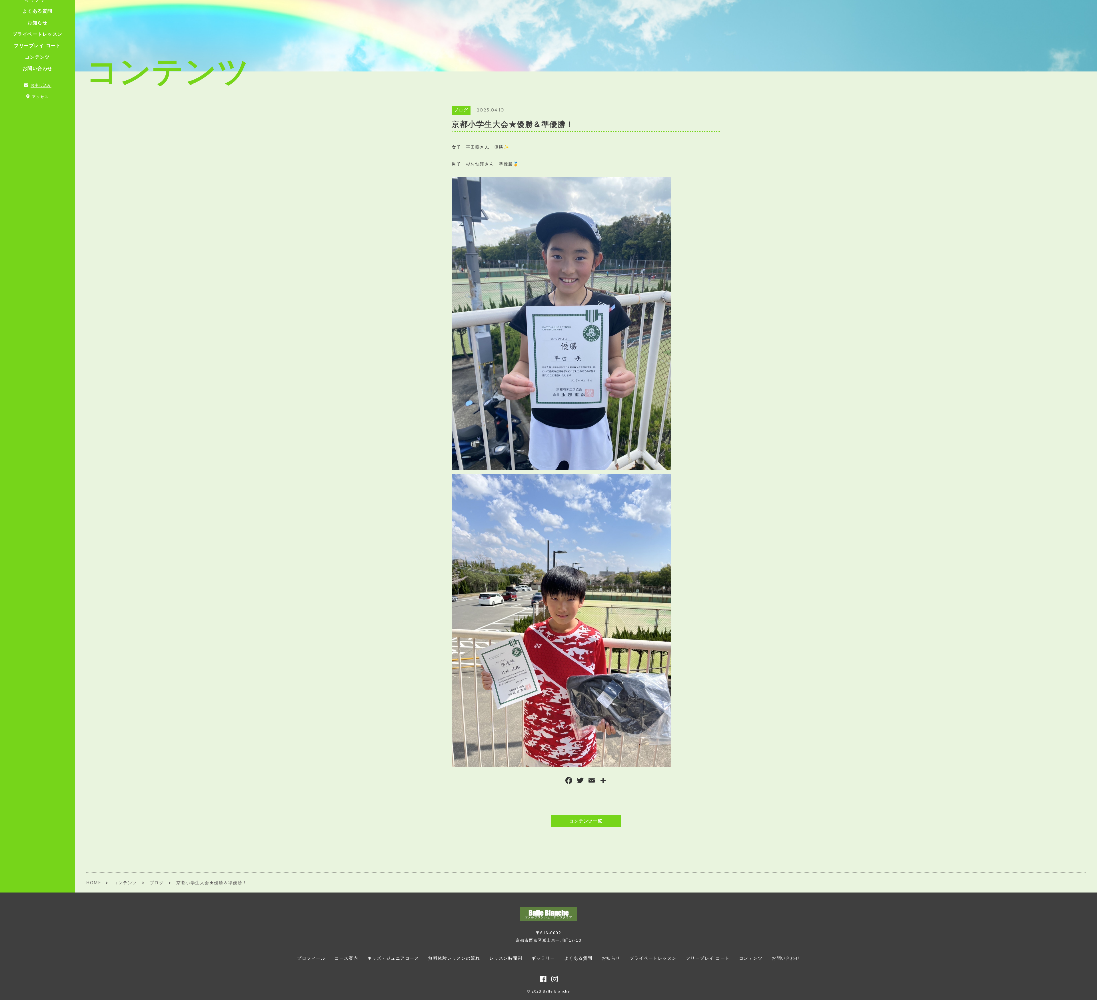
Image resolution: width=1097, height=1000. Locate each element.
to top (1086, 990)
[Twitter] (580, 781)
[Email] (591, 781)
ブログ (461, 110)
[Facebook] (568, 781)
